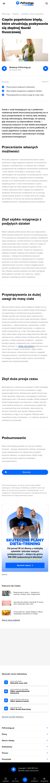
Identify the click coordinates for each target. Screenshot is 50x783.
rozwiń (44, 82)
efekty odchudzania (26, 346)
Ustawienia (44, 781)
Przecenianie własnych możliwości (21, 87)
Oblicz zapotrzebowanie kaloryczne (20, 691)
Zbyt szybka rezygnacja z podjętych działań (24, 91)
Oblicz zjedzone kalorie (19, 700)
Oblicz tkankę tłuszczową (20, 708)
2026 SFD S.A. (32, 768)
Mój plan (15, 781)
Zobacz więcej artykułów (11, 620)
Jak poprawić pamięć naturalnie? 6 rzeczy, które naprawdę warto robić (28, 603)
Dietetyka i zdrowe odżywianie (32, 14)
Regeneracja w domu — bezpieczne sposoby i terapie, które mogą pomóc (26, 593)
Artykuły (16, 14)
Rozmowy (34, 781)
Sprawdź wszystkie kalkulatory (13, 717)
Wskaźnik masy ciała (18, 682)
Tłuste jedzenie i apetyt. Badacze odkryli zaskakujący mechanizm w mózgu (28, 613)
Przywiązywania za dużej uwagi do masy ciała (25, 95)
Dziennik (6, 781)
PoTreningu (6, 14)
